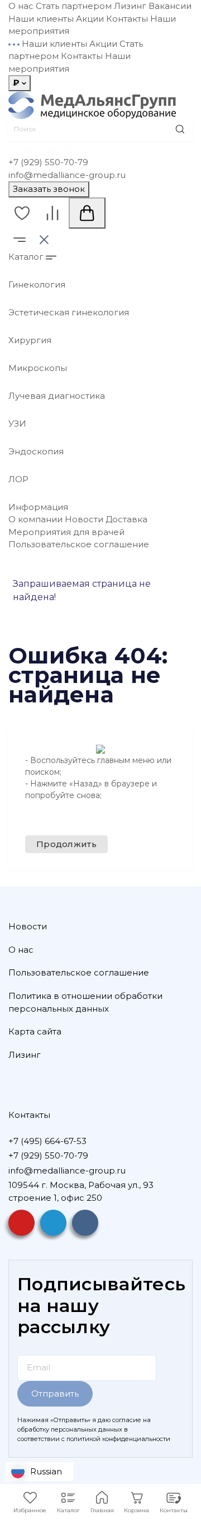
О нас (21, 6)
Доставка (126, 519)
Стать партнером (74, 6)
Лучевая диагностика (56, 395)
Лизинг (130, 6)
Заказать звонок (49, 189)
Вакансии (170, 6)
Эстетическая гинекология (68, 312)
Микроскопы (37, 368)
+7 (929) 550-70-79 (48, 162)
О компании (35, 519)
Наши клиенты (41, 18)
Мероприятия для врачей (66, 532)
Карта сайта (34, 1031)
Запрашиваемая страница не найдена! (82, 590)
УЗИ (17, 423)
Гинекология (36, 284)
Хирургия (29, 340)
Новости (84, 519)
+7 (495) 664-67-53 (47, 150)
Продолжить (66, 844)
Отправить (55, 1393)
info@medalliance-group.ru (67, 175)
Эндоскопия (36, 451)
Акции (90, 18)
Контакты (127, 18)
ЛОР (18, 479)
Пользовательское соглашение (78, 544)
